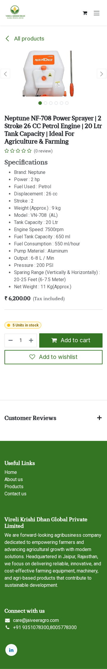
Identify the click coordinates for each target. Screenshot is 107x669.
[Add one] (31, 340)
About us (13, 479)
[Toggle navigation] (97, 13)
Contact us (15, 494)
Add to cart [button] (74, 340)
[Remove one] (10, 340)
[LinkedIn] (11, 650)
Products (13, 486)
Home (10, 472)
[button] (5, 73)
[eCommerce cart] (85, 13)
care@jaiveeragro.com (36, 620)
